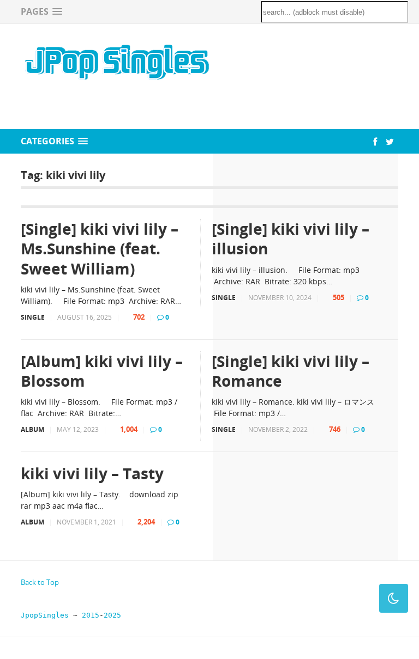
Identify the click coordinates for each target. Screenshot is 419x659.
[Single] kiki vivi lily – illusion (290, 239)
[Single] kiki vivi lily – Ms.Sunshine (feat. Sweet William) (99, 248)
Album (32, 429)
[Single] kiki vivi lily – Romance (290, 371)
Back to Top (40, 582)
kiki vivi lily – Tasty (92, 473)
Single (33, 317)
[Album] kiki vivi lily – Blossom (102, 371)
